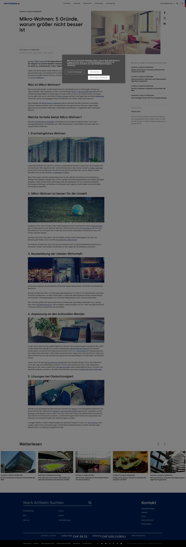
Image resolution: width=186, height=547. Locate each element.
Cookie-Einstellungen (74, 72)
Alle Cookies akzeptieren (99, 78)
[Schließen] (122, 57)
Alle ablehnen (95, 72)
